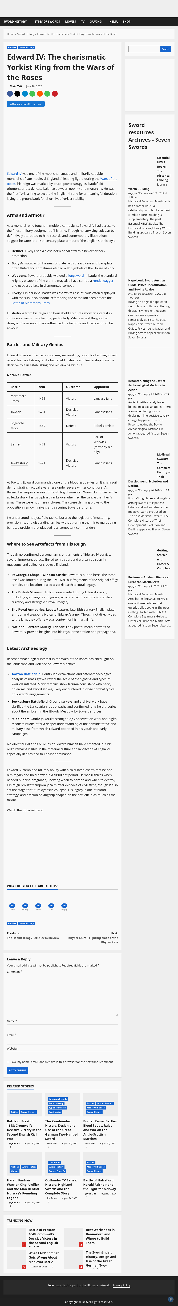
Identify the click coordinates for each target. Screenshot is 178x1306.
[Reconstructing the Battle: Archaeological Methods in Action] (141, 365)
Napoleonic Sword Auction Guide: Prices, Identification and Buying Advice (147, 285)
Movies (70, 21)
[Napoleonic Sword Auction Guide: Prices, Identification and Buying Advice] (141, 265)
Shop (127, 21)
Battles (14, 1112)
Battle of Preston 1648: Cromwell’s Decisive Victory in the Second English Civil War (24, 1130)
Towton (16, 412)
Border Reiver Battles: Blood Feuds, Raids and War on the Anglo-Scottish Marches (100, 1130)
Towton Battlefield (26, 674)
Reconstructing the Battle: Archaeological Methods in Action (146, 385)
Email (11, 1035)
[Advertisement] (153, 84)
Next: (93, 937)
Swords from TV (57, 1171)
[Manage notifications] (170, 1299)
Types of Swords (47, 21)
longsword (76, 275)
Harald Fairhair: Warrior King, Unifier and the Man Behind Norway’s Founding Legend (23, 1189)
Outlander (54, 1162)
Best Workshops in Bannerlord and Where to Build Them (73, 1237)
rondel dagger (103, 281)
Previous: (33, 935)
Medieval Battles (96, 1107)
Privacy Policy (121, 1285)
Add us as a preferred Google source (25, 104)
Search (165, 49)
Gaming (96, 21)
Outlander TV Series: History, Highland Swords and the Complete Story (61, 1187)
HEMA (114, 21)
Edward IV (14, 173)
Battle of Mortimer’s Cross (31, 303)
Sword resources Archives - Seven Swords (149, 135)
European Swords (58, 1099)
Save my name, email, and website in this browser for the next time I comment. (62, 1062)
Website (12, 1048)
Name (12, 1021)
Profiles (12, 47)
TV (82, 21)
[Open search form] (173, 21)
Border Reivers (105, 1103)
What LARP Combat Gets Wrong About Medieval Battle (16, 1259)
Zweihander (55, 1112)
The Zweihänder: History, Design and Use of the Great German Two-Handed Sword (61, 1130)
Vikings (14, 1171)
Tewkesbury (19, 463)
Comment (14, 972)
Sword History (15, 21)
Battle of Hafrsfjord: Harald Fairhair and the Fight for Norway (99, 1184)
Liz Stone (52, 1198)
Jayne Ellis (14, 1143)
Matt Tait (16, 86)
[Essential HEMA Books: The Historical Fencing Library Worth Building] (141, 169)
